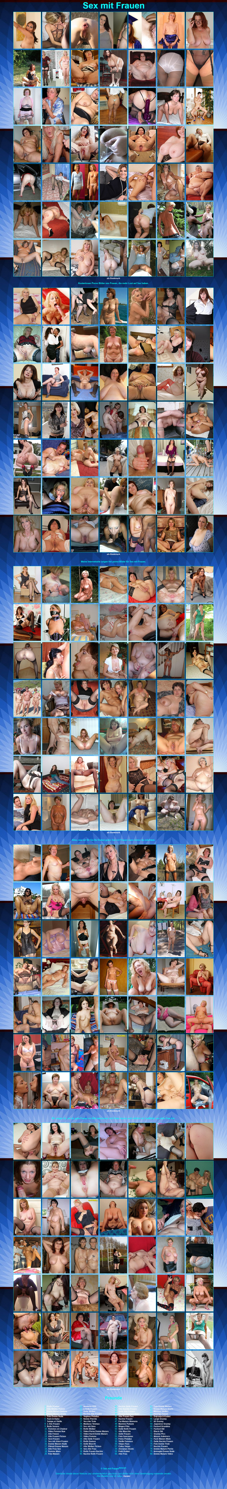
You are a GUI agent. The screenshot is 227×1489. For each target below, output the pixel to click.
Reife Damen (89, 1441)
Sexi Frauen (53, 1439)
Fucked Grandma (162, 1426)
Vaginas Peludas (91, 1416)
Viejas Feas (123, 1444)
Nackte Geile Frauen (128, 1406)
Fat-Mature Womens (128, 1421)
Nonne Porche (90, 1419)
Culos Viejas (124, 1446)
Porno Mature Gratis (56, 1414)
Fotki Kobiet (124, 1451)
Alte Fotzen (53, 1434)
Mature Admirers (162, 1436)
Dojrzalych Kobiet (162, 1416)
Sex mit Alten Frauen (58, 1441)
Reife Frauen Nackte (93, 1451)
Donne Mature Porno (163, 1449)
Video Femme (89, 1436)
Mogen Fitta (123, 1426)
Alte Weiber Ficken (56, 1409)
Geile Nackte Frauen (163, 1441)
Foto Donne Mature (163, 1406)
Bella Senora (53, 1426)
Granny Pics (159, 1434)
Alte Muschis (124, 1431)
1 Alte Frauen (53, 1424)
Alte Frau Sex (54, 1449)
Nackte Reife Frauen (93, 1454)
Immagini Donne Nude (164, 1451)
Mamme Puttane (126, 1424)
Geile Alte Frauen (126, 1411)
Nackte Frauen (125, 1419)
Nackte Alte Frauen (92, 1414)
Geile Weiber (89, 1411)
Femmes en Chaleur (57, 1429)
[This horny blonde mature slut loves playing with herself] (85, 1235)
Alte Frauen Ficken (57, 1436)
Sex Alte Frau (89, 1449)
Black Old (158, 1431)
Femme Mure (54, 1451)
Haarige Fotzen (161, 1414)
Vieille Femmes (125, 1441)
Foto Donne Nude (55, 1416)
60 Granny (159, 1421)
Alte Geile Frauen (91, 1439)
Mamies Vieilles (161, 1411)
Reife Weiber (89, 1429)
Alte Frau (122, 1454)
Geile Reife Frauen (127, 1429)
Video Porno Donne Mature (96, 1431)
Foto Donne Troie (162, 1444)
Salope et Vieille (54, 1421)
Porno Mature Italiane (57, 1411)
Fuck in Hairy (53, 1419)
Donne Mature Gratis (163, 1409)
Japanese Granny (162, 1424)
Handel (126, 1476)
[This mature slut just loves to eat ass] (56, 678)
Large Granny (160, 1419)
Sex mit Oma (89, 1426)
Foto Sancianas (125, 1436)
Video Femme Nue (56, 1431)
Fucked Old (159, 1429)
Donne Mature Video (163, 1454)
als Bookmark (113, 278)
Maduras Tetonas (91, 1424)
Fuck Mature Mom (162, 1439)
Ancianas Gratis (126, 1449)
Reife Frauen (53, 1406)
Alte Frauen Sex (126, 1416)
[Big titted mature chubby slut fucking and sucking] (113, 513)
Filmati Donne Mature (58, 1446)
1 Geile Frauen (90, 1409)
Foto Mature (53, 1454)
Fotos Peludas (125, 1439)
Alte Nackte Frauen (127, 1409)
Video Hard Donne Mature (95, 1434)
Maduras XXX (89, 1406)
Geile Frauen (124, 1434)
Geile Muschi (89, 1444)
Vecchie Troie (89, 1421)
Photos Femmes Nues (128, 1414)
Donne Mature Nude (57, 1444)
